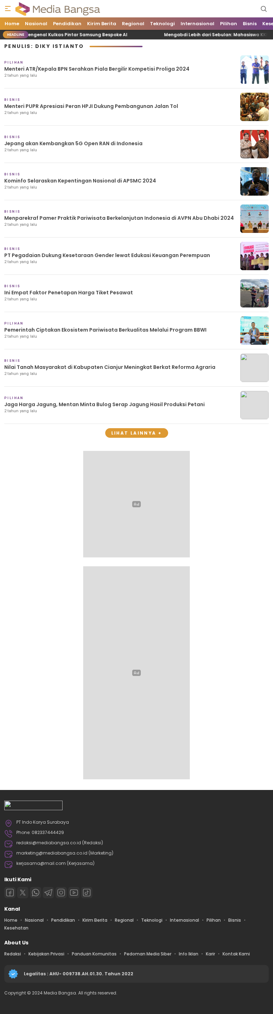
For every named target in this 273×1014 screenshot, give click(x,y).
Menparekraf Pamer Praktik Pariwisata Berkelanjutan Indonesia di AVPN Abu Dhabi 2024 (119, 218)
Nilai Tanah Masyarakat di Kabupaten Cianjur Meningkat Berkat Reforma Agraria (109, 367)
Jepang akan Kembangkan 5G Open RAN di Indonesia (73, 143)
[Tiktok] (86, 892)
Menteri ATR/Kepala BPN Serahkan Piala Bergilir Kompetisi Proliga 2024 (96, 68)
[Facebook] (10, 892)
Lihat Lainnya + (136, 433)
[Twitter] (22, 892)
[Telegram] (48, 892)
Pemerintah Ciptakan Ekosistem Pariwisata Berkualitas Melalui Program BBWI (105, 329)
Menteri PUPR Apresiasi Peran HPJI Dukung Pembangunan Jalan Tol (91, 106)
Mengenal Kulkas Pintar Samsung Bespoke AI (64, 35)
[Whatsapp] (35, 892)
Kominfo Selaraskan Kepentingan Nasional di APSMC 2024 (80, 180)
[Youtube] (74, 892)
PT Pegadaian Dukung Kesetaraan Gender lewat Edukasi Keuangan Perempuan (107, 255)
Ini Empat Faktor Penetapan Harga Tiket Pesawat (68, 292)
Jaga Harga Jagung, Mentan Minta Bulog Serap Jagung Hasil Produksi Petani (104, 404)
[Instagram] (61, 892)
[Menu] (7, 9)
